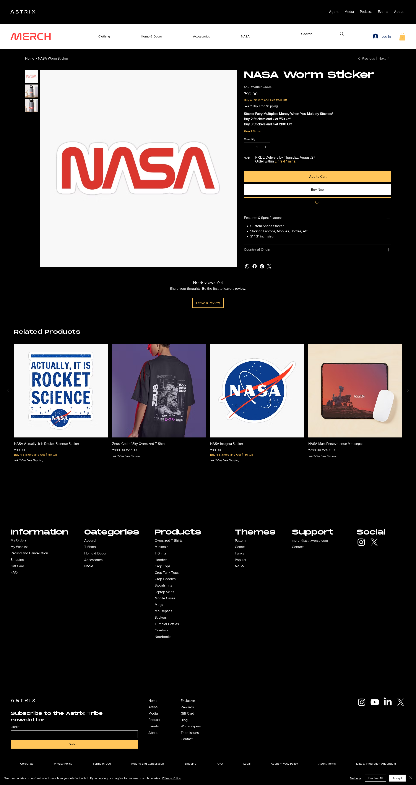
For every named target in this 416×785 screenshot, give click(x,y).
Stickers (161, 617)
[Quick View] (61, 391)
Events (153, 726)
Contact (298, 547)
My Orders (18, 540)
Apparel (90, 540)
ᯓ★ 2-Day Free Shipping (28, 460)
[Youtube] (375, 702)
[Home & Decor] (120, 553)
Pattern (240, 540)
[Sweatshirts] (197, 585)
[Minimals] (197, 547)
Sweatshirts (163, 585)
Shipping (17, 559)
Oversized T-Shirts (168, 540)
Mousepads (163, 611)
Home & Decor (95, 553)
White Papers (191, 726)
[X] (374, 542)
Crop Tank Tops (167, 572)
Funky (239, 553)
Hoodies (161, 560)
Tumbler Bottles (167, 624)
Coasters (161, 630)
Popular (240, 560)
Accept (397, 778)
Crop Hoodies (165, 579)
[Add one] (265, 147)
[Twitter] (269, 266)
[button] (104, 36)
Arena (153, 707)
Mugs (159, 604)
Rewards (187, 707)
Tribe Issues (190, 733)
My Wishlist (19, 547)
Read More (252, 131)
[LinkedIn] (388, 702)
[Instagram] (361, 542)
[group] (208, 409)
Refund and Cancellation (29, 553)
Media (153, 713)
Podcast (154, 720)
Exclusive (188, 700)
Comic (240, 547)
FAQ (14, 572)
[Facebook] (254, 266)
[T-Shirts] (120, 547)
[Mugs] (197, 604)
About (153, 733)
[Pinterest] (262, 266)
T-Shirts (160, 553)
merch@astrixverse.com (310, 540)
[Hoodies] (197, 560)
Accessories (93, 560)
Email (15, 726)
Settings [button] (355, 778)
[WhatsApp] (247, 266)
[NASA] (120, 566)
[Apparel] (120, 540)
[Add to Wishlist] (317, 202)
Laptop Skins (164, 592)
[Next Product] (408, 390)
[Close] (410, 778)
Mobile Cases (165, 598)
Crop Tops (162, 566)
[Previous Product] (7, 390)
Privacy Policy (171, 778)
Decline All (375, 778)
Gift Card (17, 566)
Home (153, 700)
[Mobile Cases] (197, 598)
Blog (184, 720)
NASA (239, 566)
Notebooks (163, 637)
